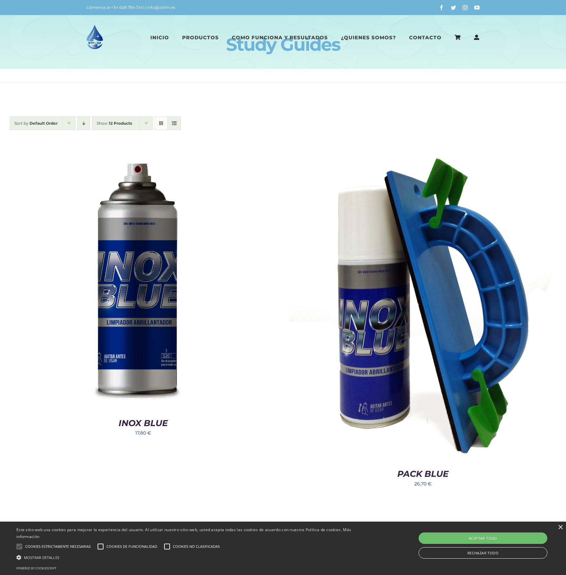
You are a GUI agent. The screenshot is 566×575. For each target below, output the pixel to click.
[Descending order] (83, 123)
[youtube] (477, 7)
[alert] (283, 548)
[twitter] (453, 7)
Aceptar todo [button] (483, 538)
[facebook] (441, 7)
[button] (189, 557)
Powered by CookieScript (36, 568)
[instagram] (465, 7)
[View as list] (174, 123)
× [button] (560, 527)
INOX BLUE (143, 423)
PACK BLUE (422, 474)
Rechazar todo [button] (483, 552)
